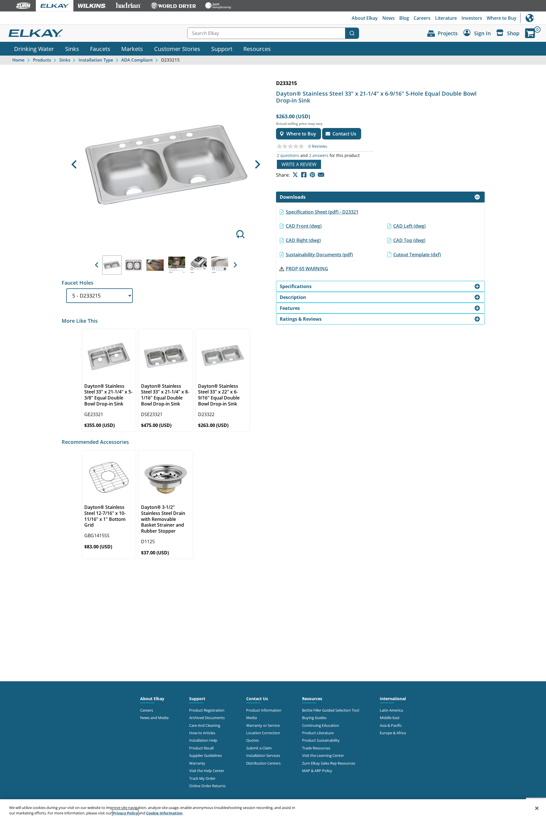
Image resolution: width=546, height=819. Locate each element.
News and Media (154, 717)
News (388, 18)
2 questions (288, 155)
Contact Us (257, 699)
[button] (74, 164)
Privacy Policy (125, 813)
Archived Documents (207, 717)
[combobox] (273, 33)
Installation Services (263, 755)
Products (42, 60)
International (533, 17)
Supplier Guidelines (205, 755)
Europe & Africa (393, 732)
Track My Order (202, 778)
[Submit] (352, 33)
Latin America (391, 710)
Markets (132, 49)
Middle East (390, 717)
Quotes (252, 740)
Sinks (72, 49)
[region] (273, 809)
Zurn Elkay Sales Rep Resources (328, 763)
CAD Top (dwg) (409, 240)
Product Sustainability (321, 740)
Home (18, 60)
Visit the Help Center (206, 770)
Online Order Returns (207, 785)
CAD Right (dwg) (303, 240)
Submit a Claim (259, 748)
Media (251, 717)
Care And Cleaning (204, 725)
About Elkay (365, 18)
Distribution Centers (263, 763)
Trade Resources (316, 748)
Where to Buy (501, 18)
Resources (257, 49)
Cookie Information (164, 813)
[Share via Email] (321, 175)
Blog (404, 18)
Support (221, 49)
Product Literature (318, 732)
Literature (446, 18)
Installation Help (203, 740)
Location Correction (263, 732)
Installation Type (96, 60)
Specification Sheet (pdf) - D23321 (322, 212)
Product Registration (206, 710)
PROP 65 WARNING (307, 268)
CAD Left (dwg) (409, 226)
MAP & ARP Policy (317, 770)
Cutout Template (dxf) (417, 254)
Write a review (298, 164)
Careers (422, 18)
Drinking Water (34, 49)
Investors (471, 18)
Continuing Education (320, 725)
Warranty (197, 763)
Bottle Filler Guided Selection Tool (330, 710)
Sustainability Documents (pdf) (319, 254)
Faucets (100, 49)
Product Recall (201, 748)
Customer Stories (177, 49)
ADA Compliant (137, 60)
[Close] (537, 808)
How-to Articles (202, 732)
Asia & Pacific (391, 725)
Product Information (263, 710)
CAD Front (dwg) (304, 226)
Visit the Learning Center (323, 755)
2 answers (318, 155)
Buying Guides (314, 717)
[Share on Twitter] (295, 175)
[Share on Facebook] (304, 175)
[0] (530, 33)
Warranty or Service (263, 725)
